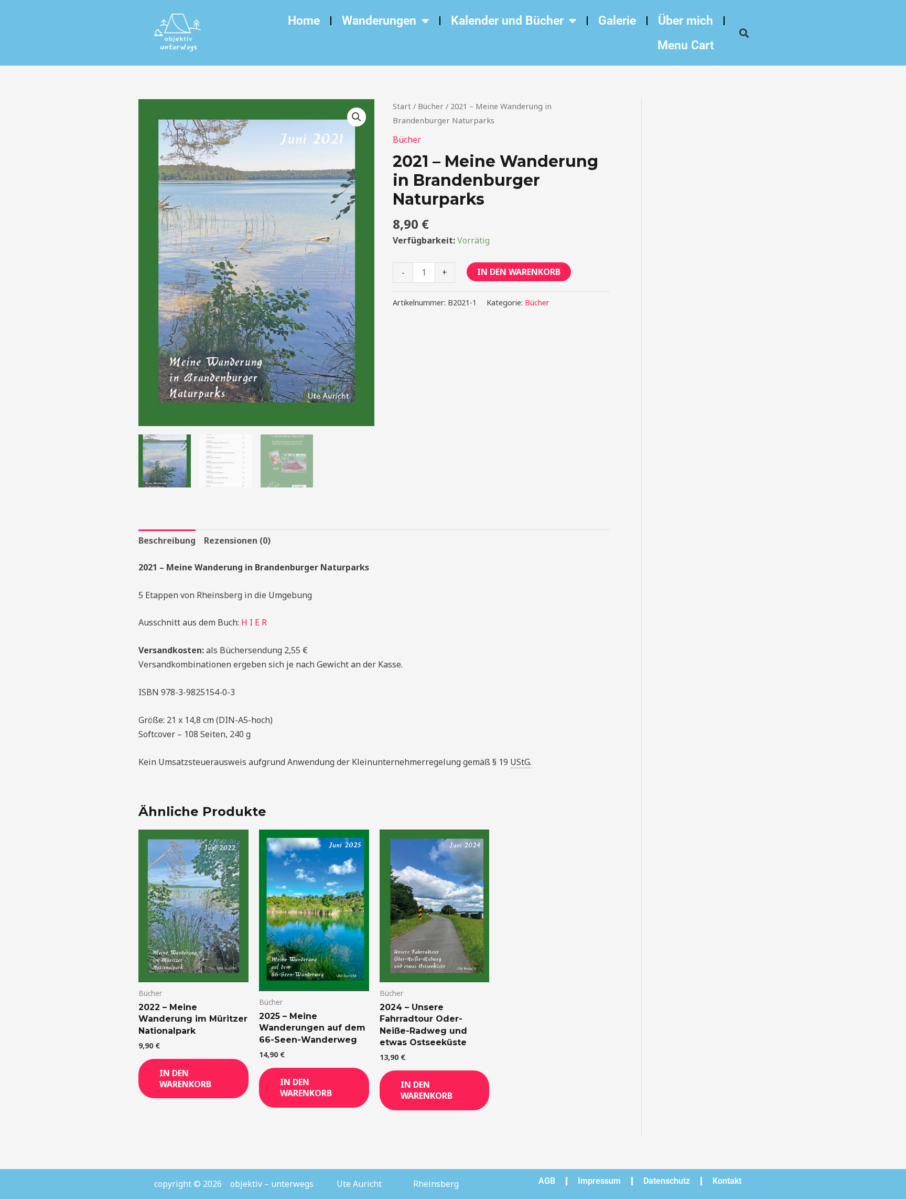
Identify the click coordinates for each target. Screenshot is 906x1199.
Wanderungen (379, 21)
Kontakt (727, 1181)
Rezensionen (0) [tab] (237, 540)
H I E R (254, 622)
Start (402, 106)
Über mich (685, 21)
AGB (546, 1181)
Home (304, 21)
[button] (743, 32)
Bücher (431, 106)
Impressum (599, 1181)
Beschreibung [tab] (167, 540)
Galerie (617, 21)
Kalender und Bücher (507, 21)
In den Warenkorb (518, 272)
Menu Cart (685, 45)
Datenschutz (666, 1181)
